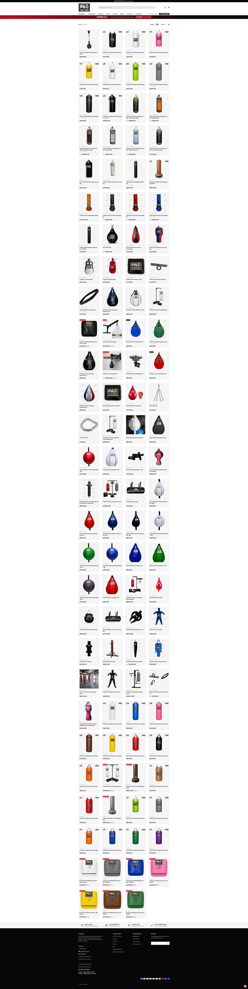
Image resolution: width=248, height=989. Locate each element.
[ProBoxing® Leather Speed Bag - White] (135, 296)
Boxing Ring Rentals (117, 949)
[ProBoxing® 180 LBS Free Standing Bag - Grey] (112, 805)
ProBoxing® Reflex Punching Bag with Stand (88, 53)
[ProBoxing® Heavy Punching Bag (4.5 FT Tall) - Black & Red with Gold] (89, 135)
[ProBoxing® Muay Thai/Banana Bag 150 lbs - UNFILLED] (89, 234)
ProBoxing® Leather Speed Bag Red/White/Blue (87, 406)
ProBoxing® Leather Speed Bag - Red (157, 373)
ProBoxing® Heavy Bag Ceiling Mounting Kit (158, 692)
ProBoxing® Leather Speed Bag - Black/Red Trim (87, 374)
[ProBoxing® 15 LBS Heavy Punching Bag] (112, 39)
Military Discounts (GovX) (118, 951)
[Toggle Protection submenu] (104, 14)
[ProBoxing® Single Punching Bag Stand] (158, 296)
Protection (100, 13)
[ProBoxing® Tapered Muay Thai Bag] (135, 648)
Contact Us (115, 941)
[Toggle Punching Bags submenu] (96, 14)
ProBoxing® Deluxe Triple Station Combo (112, 501)
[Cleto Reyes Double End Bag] (158, 584)
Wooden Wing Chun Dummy (109, 661)
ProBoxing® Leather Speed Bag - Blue (134, 341)
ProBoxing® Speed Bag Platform (110, 373)
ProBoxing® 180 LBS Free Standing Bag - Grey (112, 819)
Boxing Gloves (81, 13)
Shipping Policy (136, 936)
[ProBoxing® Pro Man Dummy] (158, 616)
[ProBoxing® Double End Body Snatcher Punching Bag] (158, 456)
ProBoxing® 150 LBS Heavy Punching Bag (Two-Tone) (112, 117)
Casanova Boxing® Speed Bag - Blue (134, 565)
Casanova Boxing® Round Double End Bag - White (158, 534)
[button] (168, 7)
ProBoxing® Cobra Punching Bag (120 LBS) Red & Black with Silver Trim (88, 724)
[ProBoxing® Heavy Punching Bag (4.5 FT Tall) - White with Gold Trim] (135, 135)
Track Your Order (136, 941)
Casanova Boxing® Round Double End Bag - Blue (112, 566)
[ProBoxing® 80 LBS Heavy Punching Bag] (135, 71)
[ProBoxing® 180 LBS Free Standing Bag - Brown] (135, 773)
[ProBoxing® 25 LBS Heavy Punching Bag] (158, 39)
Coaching (115, 13)
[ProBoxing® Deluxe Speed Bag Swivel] (135, 360)
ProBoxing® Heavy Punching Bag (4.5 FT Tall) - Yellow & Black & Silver (158, 149)
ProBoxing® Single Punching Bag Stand (158, 309)
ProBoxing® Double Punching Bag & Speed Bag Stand (134, 598)
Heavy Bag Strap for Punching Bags (88, 309)
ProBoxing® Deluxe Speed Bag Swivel (134, 373)
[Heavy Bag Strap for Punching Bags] (89, 296)
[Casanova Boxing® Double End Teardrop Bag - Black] (135, 520)
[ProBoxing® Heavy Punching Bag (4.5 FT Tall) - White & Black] (112, 135)
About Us (115, 938)
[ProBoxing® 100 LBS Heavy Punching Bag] (89, 103)
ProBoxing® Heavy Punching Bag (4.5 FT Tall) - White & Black (112, 149)
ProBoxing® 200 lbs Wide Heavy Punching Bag (89, 182)
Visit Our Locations (117, 936)
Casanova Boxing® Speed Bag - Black (157, 437)
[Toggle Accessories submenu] (133, 14)
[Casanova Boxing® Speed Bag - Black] (158, 424)
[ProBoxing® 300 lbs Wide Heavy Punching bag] (112, 168)
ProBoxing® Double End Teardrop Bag (134, 437)
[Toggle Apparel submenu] (124, 14)
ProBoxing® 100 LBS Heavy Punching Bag (89, 116)
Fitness (107, 13)
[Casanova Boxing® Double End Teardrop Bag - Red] (89, 520)
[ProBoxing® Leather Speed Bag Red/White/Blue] (89, 392)
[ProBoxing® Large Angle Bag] (89, 266)
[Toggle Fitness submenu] (110, 14)
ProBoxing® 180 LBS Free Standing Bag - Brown (135, 787)
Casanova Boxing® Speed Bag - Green (157, 565)
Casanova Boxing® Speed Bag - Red (111, 597)
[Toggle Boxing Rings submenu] (142, 14)
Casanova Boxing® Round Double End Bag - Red (89, 470)
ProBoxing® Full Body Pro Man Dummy (111, 691)
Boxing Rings (139, 13)
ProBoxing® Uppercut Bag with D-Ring (158, 661)
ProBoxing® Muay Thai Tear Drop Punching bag (133, 248)
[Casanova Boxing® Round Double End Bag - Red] (89, 456)
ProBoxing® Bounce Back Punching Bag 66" (135, 216)
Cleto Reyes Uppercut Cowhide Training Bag (112, 630)
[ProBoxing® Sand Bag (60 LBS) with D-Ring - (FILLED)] (89, 328)
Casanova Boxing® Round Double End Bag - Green (89, 566)
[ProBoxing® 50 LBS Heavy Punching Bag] (135, 743)
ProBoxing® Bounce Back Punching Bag (158, 215)
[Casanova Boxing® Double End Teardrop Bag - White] (158, 488)
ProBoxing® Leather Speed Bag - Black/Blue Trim (110, 310)
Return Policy (136, 938)
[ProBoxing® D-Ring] (89, 424)
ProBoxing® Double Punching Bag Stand (112, 786)
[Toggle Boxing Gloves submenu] (86, 14)
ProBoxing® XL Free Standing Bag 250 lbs (89, 215)
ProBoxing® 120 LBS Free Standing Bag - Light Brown (158, 182)
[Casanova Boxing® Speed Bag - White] (112, 456)
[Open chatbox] (245, 986)
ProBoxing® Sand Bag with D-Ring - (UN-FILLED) (158, 881)
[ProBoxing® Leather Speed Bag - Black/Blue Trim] (112, 296)
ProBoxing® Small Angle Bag (109, 279)
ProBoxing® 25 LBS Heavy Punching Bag (158, 52)
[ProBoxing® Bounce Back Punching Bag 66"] (135, 202)
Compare (152, 24)
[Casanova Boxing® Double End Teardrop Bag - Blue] (112, 520)
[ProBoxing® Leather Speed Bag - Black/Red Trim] (89, 360)
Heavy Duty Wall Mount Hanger (110, 341)
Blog (114, 946)
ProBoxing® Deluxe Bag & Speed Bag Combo (134, 692)
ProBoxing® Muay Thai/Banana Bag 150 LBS (135, 182)
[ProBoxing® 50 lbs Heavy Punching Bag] (112, 71)
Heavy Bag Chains (153, 405)
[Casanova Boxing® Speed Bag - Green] (158, 552)
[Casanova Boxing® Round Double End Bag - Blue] (112, 552)
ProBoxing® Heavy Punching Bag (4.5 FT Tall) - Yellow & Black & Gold (135, 117)
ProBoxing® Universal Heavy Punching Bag (158, 248)
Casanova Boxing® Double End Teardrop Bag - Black (135, 534)
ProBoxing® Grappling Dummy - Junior (134, 629)
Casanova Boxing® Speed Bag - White (111, 469)
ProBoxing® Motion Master (85, 661)
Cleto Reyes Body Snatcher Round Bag (88, 629)
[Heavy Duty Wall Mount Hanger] (112, 328)
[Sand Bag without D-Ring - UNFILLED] (112, 392)
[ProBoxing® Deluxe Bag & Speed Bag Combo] (135, 679)
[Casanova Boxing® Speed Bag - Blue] (135, 552)
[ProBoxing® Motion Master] (89, 648)
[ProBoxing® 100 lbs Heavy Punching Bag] (158, 71)
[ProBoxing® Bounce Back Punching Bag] (158, 202)
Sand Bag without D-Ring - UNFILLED (111, 405)
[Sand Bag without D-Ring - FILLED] (135, 266)
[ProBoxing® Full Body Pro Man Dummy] (112, 679)
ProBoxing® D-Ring (84, 437)
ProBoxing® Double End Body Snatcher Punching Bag (158, 470)
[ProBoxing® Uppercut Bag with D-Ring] (158, 648)
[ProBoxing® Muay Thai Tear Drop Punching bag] (135, 234)
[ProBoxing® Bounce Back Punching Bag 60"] (112, 202)
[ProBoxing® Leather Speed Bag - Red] (158, 360)
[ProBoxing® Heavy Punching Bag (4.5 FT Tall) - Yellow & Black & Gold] (135, 103)
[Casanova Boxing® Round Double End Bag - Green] (89, 552)
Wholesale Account (152, 14)
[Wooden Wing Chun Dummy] (112, 648)
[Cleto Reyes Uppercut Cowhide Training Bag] (112, 616)
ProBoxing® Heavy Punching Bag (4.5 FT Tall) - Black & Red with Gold (89, 149)
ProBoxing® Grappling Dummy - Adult (134, 469)
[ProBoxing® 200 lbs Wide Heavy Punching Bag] (89, 168)
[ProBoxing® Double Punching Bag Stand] (112, 773)
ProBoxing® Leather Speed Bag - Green (158, 341)
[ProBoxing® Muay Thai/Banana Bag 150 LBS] (135, 168)
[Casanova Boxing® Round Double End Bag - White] (158, 520)
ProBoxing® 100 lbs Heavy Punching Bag (158, 84)
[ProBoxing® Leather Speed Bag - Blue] (135, 328)
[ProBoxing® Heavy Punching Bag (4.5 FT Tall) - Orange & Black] (158, 103)
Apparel (122, 13)
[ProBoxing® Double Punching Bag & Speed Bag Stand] (135, 584)
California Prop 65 (137, 944)
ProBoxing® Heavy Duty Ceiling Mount (157, 279)
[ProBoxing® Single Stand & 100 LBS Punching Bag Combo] (112, 424)
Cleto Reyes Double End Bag (155, 597)
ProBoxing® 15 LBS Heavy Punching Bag (112, 52)
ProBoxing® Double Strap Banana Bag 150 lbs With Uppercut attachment (89, 502)
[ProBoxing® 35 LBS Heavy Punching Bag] (89, 71)
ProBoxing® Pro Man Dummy (155, 629)
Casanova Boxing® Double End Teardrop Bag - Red (89, 534)
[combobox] (126, 7)
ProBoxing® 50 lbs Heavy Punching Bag (112, 84)
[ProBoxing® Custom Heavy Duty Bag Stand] (89, 679)
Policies (114, 944)
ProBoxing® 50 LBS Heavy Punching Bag (135, 755)
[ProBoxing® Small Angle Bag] (112, 266)
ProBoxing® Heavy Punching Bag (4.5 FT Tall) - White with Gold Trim (135, 149)
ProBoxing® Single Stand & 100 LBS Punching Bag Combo (111, 438)
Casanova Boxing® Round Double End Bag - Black (89, 598)
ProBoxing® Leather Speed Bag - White (135, 309)
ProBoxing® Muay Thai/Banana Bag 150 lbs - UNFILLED (88, 248)
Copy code (148, 17)
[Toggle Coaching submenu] (118, 14)
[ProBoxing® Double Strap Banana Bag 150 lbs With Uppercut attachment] (89, 488)
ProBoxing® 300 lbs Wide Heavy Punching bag (112, 182)
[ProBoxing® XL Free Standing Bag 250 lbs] (89, 202)
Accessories (130, 13)
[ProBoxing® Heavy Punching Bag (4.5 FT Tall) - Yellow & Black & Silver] (158, 135)
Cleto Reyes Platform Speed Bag (133, 405)
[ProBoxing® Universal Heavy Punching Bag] (158, 234)
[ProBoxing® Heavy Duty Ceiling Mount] (158, 266)
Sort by (80, 24)
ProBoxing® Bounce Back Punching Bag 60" (112, 216)
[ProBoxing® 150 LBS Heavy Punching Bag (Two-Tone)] (112, 103)
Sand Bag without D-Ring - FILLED (134, 279)
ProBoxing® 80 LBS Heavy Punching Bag (135, 84)
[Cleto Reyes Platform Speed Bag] (135, 392)
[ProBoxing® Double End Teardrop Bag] (135, 424)
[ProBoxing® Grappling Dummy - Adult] (135, 456)
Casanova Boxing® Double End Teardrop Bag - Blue (112, 534)
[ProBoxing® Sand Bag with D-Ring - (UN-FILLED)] (158, 867)
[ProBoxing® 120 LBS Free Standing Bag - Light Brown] (158, 168)
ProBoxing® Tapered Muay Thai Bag (134, 661)
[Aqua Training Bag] (112, 234)
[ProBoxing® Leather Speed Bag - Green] (158, 328)
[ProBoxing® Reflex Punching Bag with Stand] (89, 39)
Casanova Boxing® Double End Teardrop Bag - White (158, 502)
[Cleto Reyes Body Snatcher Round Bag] (89, 616)
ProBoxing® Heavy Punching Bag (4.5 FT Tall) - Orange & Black (158, 117)
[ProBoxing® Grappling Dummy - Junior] (135, 616)
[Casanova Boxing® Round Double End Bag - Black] (89, 584)
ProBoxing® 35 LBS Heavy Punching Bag (89, 84)
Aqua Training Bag (107, 247)
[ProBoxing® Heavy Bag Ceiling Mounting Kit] (158, 679)
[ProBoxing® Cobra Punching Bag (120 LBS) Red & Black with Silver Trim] (89, 710)
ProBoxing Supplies (84, 984)
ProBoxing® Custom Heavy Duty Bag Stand (88, 692)
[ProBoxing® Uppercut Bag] (135, 488)
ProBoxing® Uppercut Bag (132, 501)
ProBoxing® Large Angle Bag (86, 279)
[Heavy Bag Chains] (158, 392)
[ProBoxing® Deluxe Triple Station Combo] (112, 488)
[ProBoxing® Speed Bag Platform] (112, 360)
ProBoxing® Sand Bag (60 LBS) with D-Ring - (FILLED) (88, 342)
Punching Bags (91, 13)
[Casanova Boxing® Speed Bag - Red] (112, 584)
